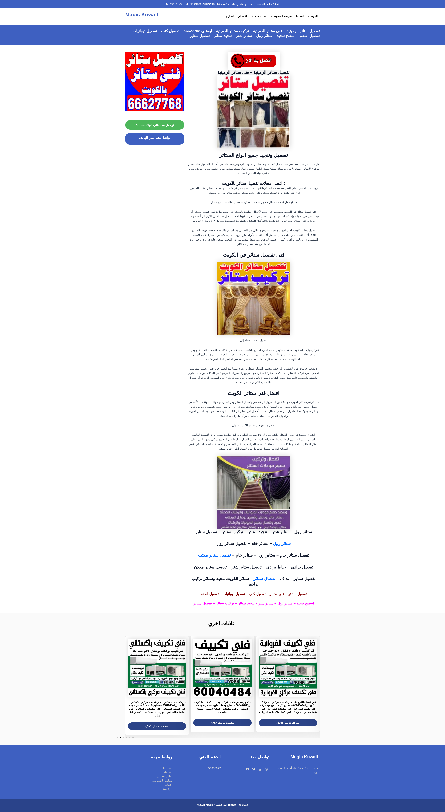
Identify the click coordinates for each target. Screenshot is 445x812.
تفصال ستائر (264, 578)
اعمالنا (300, 16)
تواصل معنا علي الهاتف (154, 137)
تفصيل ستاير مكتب (215, 555)
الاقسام (242, 16)
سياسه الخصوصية (281, 16)
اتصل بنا (229, 16)
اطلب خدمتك (258, 16)
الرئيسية (313, 16)
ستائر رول (282, 543)
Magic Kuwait (141, 14)
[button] (178, 58)
